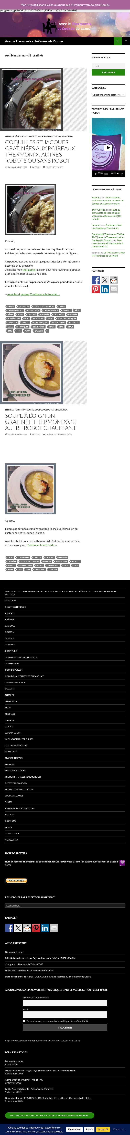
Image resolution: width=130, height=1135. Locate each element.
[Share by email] (114, 289)
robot (25, 323)
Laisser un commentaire (59, 434)
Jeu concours (12, 732)
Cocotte (10, 638)
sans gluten (58, 323)
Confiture (11, 651)
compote (10, 644)
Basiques (10, 625)
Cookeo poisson (14, 670)
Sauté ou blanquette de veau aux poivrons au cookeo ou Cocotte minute (108, 200)
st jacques (22, 327)
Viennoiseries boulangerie (20, 808)
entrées (66, 310)
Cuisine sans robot (15, 682)
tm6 (18, 331)
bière (10, 557)
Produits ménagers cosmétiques (23, 777)
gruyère (12, 561)
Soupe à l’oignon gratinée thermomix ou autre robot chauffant (41, 421)
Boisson (9, 632)
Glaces (9, 726)
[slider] (106, 174)
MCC (26, 318)
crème (62, 306)
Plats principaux (14, 758)
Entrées (9, 136)
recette (76, 561)
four (20, 314)
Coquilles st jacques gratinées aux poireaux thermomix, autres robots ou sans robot (40, 151)
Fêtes (18, 136)
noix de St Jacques (67, 318)
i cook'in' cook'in (30, 561)
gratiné (32, 314)
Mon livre (10, 600)
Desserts (10, 688)
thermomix (29, 269)
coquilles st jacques (18, 294)
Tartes (8, 802)
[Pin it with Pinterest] (96, 289)
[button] (108, 148)
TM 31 (51, 327)
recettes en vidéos (15, 607)
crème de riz (33, 310)
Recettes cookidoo (16, 783)
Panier (8, 827)
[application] (108, 147)
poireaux (12, 323)
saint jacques (40, 323)
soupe (39, 565)
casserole (24, 306)
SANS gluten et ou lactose (58, 136)
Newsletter (11, 839)
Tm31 (70, 327)
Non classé (27, 409)
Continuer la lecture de (45, 294)
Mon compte (12, 833)
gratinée (44, 314)
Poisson (9, 764)
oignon (47, 561)
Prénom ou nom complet (36, 997)
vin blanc (40, 569)
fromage (10, 714)
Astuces (9, 814)
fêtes (10, 314)
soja (10, 327)
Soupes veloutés (44, 409)
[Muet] (118, 174)
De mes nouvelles (14, 952)
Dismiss (105, 4)
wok (27, 331)
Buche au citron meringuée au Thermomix (107, 226)
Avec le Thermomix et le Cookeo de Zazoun (34, 41)
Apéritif (9, 619)
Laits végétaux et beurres (19, 739)
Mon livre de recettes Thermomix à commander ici (107, 243)
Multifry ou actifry (16, 745)
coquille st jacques (44, 306)
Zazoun (36, 167)
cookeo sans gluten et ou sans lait (24, 676)
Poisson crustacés (32, 136)
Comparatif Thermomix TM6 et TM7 (24, 964)
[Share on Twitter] (105, 280)
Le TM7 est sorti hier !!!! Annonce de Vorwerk (108, 254)
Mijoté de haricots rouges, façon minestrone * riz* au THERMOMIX (40, 958)
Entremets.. (11, 701)
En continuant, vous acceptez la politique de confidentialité (57, 1021)
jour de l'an (14, 318)
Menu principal (126, 41)
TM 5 (61, 327)
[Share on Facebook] (96, 280)
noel (50, 318)
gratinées (59, 314)
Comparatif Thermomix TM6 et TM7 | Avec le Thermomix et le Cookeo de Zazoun (108, 237)
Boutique (10, 821)
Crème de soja (51, 310)
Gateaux (9, 720)
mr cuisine (38, 318)
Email (26, 1009)
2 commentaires (54, 167)
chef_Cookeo (98, 209)
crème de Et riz (15, 310)
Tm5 (10, 331)
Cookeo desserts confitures (21, 657)
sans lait (73, 323)
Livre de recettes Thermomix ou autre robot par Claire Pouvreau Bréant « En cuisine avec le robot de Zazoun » (61, 593)
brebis (11, 306)
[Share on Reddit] (114, 280)
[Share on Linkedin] (105, 289)
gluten (37, 557)
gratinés (72, 314)
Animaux (10, 613)
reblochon (61, 561)
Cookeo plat (12, 663)
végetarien (61, 409)
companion (23, 557)
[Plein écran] (122, 174)
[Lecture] (96, 174)
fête (77, 310)
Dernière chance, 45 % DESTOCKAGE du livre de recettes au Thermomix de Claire (48, 976)
